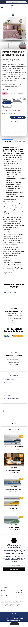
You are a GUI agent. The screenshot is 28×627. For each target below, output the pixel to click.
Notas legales (14, 616)
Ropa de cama (7, 395)
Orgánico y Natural (8, 392)
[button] (12, 423)
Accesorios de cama (9, 379)
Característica (20, 141)
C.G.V (14, 613)
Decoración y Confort (9, 389)
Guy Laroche (10, 61)
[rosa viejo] (24, 99)
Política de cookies (14, 620)
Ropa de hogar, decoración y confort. (11, 399)
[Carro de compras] (26, 6)
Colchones (6, 386)
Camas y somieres (8, 382)
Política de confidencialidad (14, 618)
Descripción (7, 141)
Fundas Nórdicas (14, 59)
